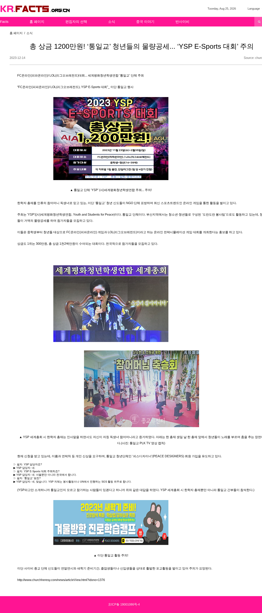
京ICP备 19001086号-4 (124, 604)
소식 (111, 22)
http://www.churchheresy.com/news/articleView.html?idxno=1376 (61, 580)
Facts (4, 22)
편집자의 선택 (76, 22)
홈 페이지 (37, 22)
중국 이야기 (145, 22)
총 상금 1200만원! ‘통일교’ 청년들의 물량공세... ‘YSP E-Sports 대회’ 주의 (142, 46)
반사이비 (182, 22)
